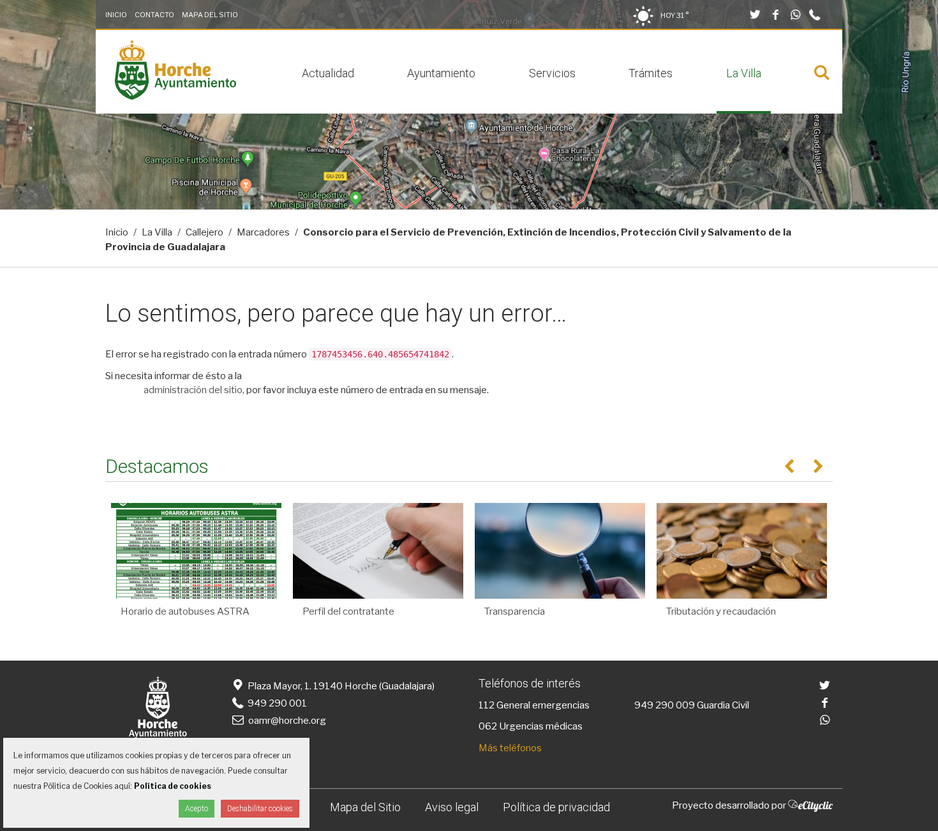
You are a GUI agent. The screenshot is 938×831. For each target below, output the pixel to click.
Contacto (154, 14)
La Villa (743, 73)
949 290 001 (276, 703)
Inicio (116, 14)
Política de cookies (172, 786)
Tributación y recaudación (721, 611)
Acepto (196, 808)
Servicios (552, 73)
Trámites (651, 73)
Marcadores (263, 232)
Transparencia (514, 611)
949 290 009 (664, 705)
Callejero (204, 232)
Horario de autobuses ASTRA (185, 611)
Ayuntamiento (441, 73)
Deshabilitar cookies (260, 808)
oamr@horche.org (287, 720)
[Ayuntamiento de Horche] (175, 96)
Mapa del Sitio (210, 14)
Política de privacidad (556, 807)
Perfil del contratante (348, 611)
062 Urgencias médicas (531, 726)
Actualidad (328, 73)
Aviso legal (452, 807)
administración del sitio (193, 390)
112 (487, 705)
